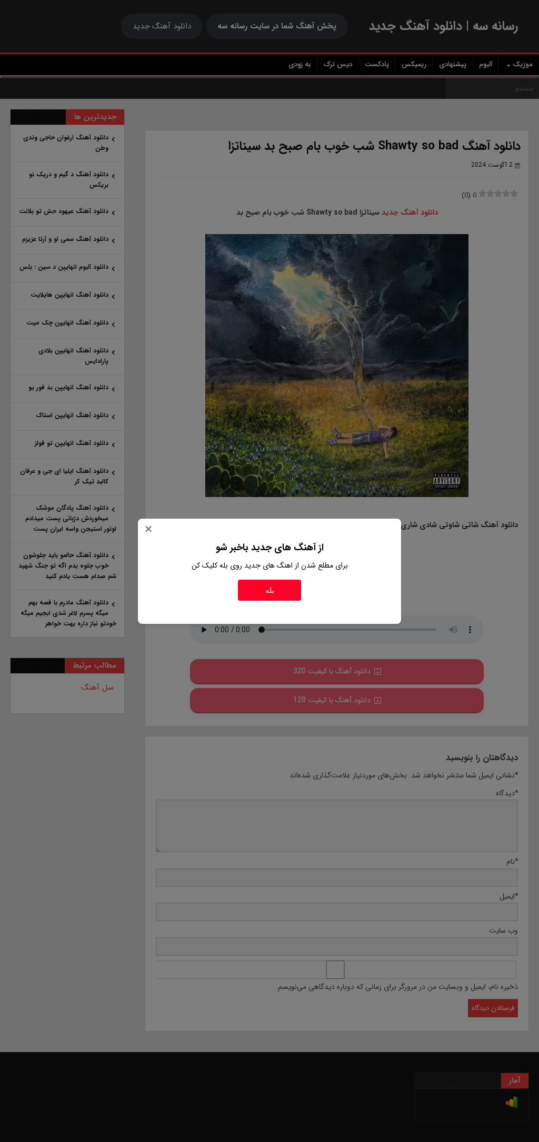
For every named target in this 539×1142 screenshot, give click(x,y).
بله (269, 590)
